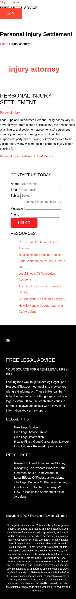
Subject (15, 195)
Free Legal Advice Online (30, 432)
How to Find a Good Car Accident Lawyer (41, 441)
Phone (15, 214)
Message (18, 208)
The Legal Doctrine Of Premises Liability (40, 482)
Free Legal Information (29, 437)
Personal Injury (10, 112)
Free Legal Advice (26, 427)
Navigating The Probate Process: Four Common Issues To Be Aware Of (42, 260)
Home (4, 43)
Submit (24, 222)
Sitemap (61, 515)
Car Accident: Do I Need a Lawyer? (42, 299)
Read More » (26, 156)
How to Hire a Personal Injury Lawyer (38, 446)
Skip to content (10, 2)
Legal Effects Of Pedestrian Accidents (39, 477)
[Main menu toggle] (11, 13)
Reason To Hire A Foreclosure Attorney (39, 463)
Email (15, 189)
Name (16, 183)
